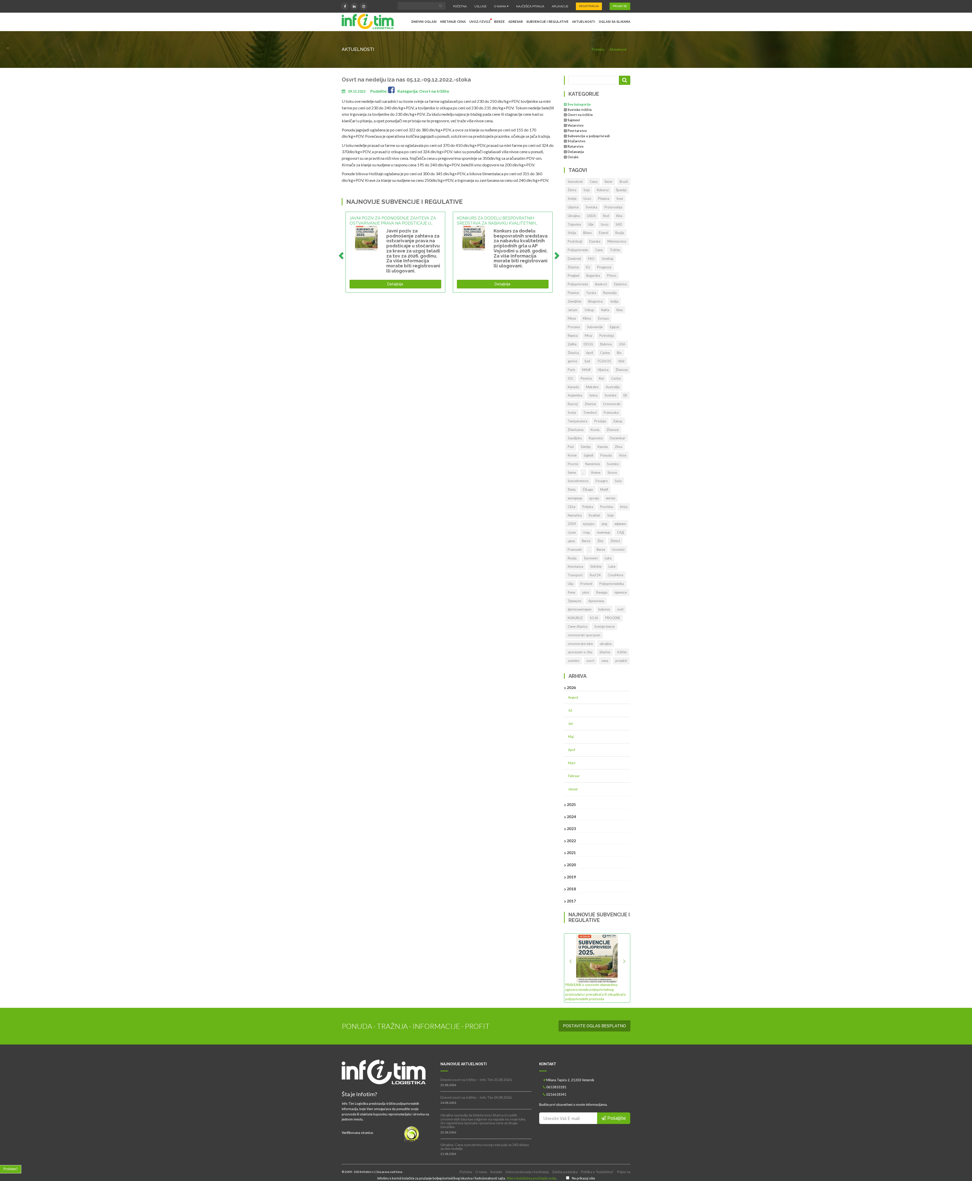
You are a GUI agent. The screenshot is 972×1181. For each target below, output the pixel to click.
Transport (575, 575)
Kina (619, 216)
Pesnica (586, 378)
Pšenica (603, 198)
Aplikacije (560, 6)
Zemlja (586, 447)
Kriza (623, 507)
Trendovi (590, 412)
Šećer (608, 182)
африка (620, 524)
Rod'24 (595, 575)
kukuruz (604, 609)
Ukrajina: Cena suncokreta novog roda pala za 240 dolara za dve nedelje (484, 1147)
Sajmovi (574, 120)
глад (586, 532)
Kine (619, 310)
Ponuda (606, 455)
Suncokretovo (578, 481)
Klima (587, 318)
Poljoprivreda (578, 284)
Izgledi (588, 455)
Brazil (624, 182)
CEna (571, 507)
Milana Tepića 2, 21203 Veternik (570, 1080)
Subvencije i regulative (547, 22)
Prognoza (604, 267)
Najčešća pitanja (530, 6)
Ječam (572, 310)
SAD (619, 224)
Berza (586, 541)
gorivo (572, 361)
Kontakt (496, 1172)
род (604, 524)
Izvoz (605, 224)
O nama (500, 6)
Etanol (603, 233)
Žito (600, 541)
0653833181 (556, 1087)
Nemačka (575, 515)
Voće (622, 455)
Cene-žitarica (577, 626)
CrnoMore (615, 575)
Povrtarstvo (577, 131)
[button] (570, 968)
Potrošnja (606, 335)
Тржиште (574, 601)
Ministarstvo (617, 241)
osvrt (590, 661)
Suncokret (575, 182)
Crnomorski (611, 404)
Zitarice (590, 404)
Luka (608, 558)
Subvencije (595, 327)
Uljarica (603, 370)
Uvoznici (618, 549)
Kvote (572, 455)
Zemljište (574, 301)
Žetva (572, 190)
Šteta (572, 489)
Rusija (619, 233)
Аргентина (596, 601)
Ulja (570, 584)
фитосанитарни (579, 609)
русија (594, 498)
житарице (575, 498)
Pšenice (573, 293)
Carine (605, 353)
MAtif (586, 370)
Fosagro (602, 481)
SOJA (594, 618)
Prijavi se (623, 1172)
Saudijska (575, 438)
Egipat (614, 327)
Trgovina (574, 224)
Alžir (621, 361)
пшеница (603, 532)
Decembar (617, 438)
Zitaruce (612, 430)
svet (620, 609)
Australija (613, 387)
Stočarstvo (576, 141)
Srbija (572, 233)
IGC (571, 378)
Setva (593, 395)
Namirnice (592, 464)
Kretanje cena (453, 22)
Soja (586, 190)
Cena (593, 182)
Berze (499, 22)
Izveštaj (607, 259)
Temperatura (577, 421)
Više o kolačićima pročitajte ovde (531, 1178)
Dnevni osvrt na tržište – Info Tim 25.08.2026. (476, 1079)
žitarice (604, 652)
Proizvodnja (613, 207)
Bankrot (601, 284)
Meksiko (592, 387)
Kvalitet (594, 515)
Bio (619, 353)
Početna (460, 6)
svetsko (573, 661)
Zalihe (572, 344)
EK (625, 395)
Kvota (595, 430)
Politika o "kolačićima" (597, 1172)
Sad (587, 361)
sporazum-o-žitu (580, 652)
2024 (572, 524)
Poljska (587, 507)
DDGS (588, 344)
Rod (606, 216)
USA (622, 344)
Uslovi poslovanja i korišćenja (527, 1172)
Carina (616, 378)
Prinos (611, 275)
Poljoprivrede (578, 250)
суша (572, 532)
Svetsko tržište (580, 110)
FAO (591, 259)
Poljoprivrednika (611, 584)
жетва (610, 498)
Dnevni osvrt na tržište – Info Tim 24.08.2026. (476, 1097)
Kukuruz (603, 190)
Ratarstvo (575, 146)
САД (620, 532)
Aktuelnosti (583, 22)
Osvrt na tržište (580, 115)
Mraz (588, 335)
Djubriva (620, 284)
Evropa (603, 318)
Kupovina (596, 438)
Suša (618, 481)
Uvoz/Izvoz (480, 22)
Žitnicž (615, 541)
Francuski (575, 549)
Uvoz (587, 198)
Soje (610, 515)
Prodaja (600, 421)
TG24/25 (604, 361)
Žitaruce (622, 370)
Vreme (595, 472)
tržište (621, 652)
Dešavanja (576, 152)
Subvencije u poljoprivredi (589, 136)
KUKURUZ (575, 618)
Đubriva (606, 344)
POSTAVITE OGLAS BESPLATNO (594, 1025)
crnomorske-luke (580, 644)
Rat (601, 378)
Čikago (588, 489)
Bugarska (593, 275)
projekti (621, 661)
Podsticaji (575, 241)
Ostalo (573, 157)
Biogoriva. (595, 301)
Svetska (591, 207)
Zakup (617, 421)
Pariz (571, 370)
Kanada (573, 387)
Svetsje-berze (604, 626)
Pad (571, 447)
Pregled (573, 275)
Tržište (615, 250)
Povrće (573, 464)
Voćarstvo (575, 125)
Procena (574, 327)
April (589, 353)
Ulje (591, 224)
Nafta (605, 310)
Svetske (610, 395)
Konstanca (575, 566)
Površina (606, 507)
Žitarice (573, 267)
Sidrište (595, 566)
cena (604, 661)
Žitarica (573, 353)
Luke (612, 566)
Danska (594, 241)
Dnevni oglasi (424, 22)
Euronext (591, 558)
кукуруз (589, 524)
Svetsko (613, 464)
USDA (591, 216)
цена (571, 541)
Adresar (515, 22)
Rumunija (610, 293)
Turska (591, 293)
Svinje (572, 198)
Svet (619, 198)
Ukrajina (574, 216)
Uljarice (573, 207)
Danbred (574, 259)
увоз (585, 592)
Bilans (587, 233)
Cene (599, 250)
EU (588, 267)
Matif (604, 489)
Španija (621, 190)
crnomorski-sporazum (584, 635)
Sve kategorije (579, 104)
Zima (618, 447)
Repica (573, 335)
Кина (571, 592)
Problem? (11, 1169)
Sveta (572, 412)
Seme (572, 472)
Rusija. (572, 558)
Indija (614, 301)
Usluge (480, 6)
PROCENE (612, 618)
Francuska (611, 412)
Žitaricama (575, 430)
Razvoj (573, 404)
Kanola (603, 447)
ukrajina (606, 644)
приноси (620, 592)
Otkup (589, 310)
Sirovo (612, 472)
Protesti (586, 584)
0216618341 (556, 1094)
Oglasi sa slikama (614, 22)
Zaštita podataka (565, 1172)
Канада (601, 592)
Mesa (572, 318)
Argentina (575, 395)
